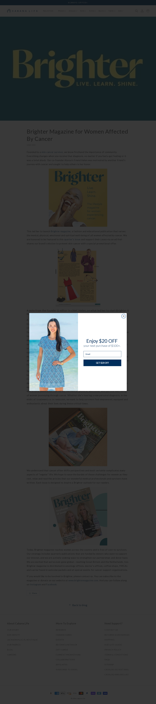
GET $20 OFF (102, 362)
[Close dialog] (124, 316)
